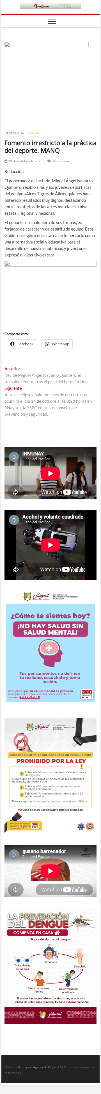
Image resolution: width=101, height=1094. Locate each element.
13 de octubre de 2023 (25, 161)
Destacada (14, 133)
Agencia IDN (42, 1067)
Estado (33, 133)
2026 (57, 1067)
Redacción (61, 161)
